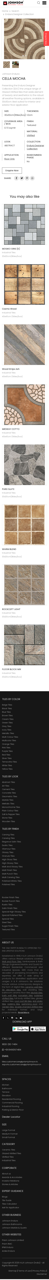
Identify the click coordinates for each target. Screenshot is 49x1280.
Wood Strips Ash (10, 369)
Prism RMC (7, 1243)
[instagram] (12, 1017)
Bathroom (7, 1088)
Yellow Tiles (7, 769)
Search (15, 11)
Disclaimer (42, 1274)
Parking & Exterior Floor (13, 1109)
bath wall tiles (9, 995)
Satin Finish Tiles (9, 908)
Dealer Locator (11, 1116)
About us (6, 1173)
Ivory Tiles (6, 729)
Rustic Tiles (7, 904)
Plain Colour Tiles (10, 810)
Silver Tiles (7, 758)
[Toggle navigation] (43, 3)
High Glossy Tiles (10, 863)
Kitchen (5, 1085)
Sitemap (12, 1270)
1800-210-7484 (9, 1044)
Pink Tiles (6, 747)
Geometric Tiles (9, 796)
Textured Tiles (8, 929)
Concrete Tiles (9, 792)
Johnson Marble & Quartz (14, 1227)
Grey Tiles (6, 726)
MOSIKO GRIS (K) (11, 248)
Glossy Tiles (7, 852)
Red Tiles (6, 754)
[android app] (21, 1028)
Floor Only (9, 158)
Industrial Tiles (9, 1160)
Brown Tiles (7, 715)
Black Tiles (7, 708)
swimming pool (29, 1004)
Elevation (6, 1095)
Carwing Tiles (8, 838)
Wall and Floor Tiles (11, 961)
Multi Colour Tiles (10, 737)
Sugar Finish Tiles (10, 926)
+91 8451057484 (12, 1049)
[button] (38, 3)
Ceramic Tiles (8, 1149)
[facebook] (3, 1017)
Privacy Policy (39, 1270)
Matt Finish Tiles (9, 870)
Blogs (4, 1196)
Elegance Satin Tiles (11, 841)
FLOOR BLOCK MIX (11, 669)
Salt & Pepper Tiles (11, 814)
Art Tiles (5, 785)
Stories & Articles (10, 1184)
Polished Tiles (8, 884)
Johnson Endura (10, 1220)
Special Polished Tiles (12, 915)
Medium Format (10, 1133)
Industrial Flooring (10, 1106)
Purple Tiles (7, 751)
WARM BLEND (9, 549)
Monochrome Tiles (11, 807)
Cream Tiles (7, 719)
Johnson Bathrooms (12, 1224)
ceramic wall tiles (33, 987)
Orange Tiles (8, 744)
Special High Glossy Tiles (14, 911)
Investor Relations (10, 1180)
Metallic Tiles (8, 733)
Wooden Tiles (8, 821)
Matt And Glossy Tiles (12, 866)
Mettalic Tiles (8, 803)
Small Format (8, 1137)
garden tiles (8, 1007)
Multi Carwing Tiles (11, 877)
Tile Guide (6, 1200)
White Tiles (7, 765)
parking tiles (13, 1004)
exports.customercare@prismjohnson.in (21, 1064)
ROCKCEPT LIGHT (11, 609)
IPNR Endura (7, 1247)
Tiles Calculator (9, 1204)
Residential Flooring (11, 1099)
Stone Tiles (7, 817)
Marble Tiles (7, 800)
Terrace (5, 1092)
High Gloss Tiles (9, 859)
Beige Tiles (7, 704)
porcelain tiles (25, 995)
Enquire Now (46, 39)
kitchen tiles (36, 992)
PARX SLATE (8, 489)
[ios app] (38, 1028)
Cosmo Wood (9, 308)
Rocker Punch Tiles (11, 901)
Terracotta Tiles (9, 761)
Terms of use (24, 1270)
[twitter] (7, 1017)
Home (5, 11)
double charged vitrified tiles (29, 1007)
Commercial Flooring (12, 1102)
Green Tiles (7, 722)
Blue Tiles (6, 712)
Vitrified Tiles (8, 1157)
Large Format (8, 1130)
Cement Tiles (8, 789)
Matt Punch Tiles (10, 873)
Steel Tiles (6, 922)
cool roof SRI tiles (23, 1001)
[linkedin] (16, 1017)
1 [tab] (23, 55)
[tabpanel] (24, 39)
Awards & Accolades (12, 1177)
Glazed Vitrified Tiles (11, 1153)
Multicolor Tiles (9, 740)
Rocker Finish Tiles (10, 897)
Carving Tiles (8, 834)
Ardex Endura (8, 1251)
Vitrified (31, 135)
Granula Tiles (8, 856)
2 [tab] (25, 55)
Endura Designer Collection (19, 14)
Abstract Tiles (8, 782)
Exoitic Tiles (7, 845)
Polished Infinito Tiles (12, 881)
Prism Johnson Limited (13, 1240)
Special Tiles (8, 919)
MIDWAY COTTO (10, 429)
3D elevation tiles (11, 990)
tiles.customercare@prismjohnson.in (20, 1061)
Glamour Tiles (8, 848)
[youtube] (20, 1017)
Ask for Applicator (10, 1207)
